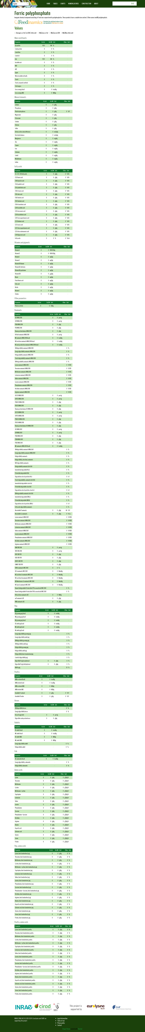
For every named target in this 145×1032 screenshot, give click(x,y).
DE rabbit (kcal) (18, 730)
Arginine (17, 821)
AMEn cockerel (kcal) (20, 679)
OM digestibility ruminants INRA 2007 (24, 449)
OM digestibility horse (20, 708)
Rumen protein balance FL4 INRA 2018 (24, 426)
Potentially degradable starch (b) (23, 487)
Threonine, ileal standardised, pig (23, 857)
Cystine (17, 787)
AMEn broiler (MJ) (19, 689)
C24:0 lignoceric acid (20, 235)
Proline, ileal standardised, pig (22, 918)
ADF (16, 69)
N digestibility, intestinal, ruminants (24, 460)
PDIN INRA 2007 (19, 439)
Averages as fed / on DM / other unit (26, 33)
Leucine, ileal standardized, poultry (23, 957)
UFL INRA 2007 (18, 429)
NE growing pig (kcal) (20, 620)
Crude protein (18, 49)
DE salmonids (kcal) (20, 759)
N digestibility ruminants (21, 456)
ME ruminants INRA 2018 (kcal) (22, 338)
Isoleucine (17, 798)
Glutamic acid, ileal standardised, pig (24, 907)
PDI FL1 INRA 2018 (19, 406)
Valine (16, 801)
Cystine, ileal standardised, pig (22, 864)
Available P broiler (19, 696)
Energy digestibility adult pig (22, 637)
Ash (16, 59)
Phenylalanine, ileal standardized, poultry (25, 960)
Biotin (16, 287)
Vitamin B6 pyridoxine (20, 270)
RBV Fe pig (17, 667)
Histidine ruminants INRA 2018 (22, 389)
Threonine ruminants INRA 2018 (22, 368)
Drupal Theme (66, 1029)
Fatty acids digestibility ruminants (23, 507)
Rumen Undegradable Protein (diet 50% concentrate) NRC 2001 (30, 591)
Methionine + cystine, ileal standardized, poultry (27, 943)
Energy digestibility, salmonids (22, 762)
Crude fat (17, 56)
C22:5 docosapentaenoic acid (22, 228)
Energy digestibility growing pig (23, 634)
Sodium (17, 122)
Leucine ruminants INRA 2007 (22, 534)
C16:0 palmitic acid (19, 184)
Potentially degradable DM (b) (22, 500)
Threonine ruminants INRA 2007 (22, 520)
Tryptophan (18, 794)
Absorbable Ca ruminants (21, 514)
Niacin (16, 277)
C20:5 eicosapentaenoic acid (22, 218)
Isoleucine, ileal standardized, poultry (24, 950)
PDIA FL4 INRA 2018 (20, 419)
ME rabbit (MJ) (18, 740)
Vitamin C (17, 291)
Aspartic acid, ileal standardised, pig (24, 904)
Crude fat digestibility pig (21, 657)
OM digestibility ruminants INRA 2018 (24, 348)
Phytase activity (19, 306)
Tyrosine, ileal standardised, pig (23, 887)
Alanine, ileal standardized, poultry (23, 977)
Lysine (16, 777)
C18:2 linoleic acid (19, 198)
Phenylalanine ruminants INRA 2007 (23, 537)
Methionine (18, 784)
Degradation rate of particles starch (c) (24, 490)
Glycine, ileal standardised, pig (22, 911)
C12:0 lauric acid (19, 177)
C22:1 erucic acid (19, 225)
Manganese (18, 138)
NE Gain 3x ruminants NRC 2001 (22, 585)
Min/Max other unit (67, 33)
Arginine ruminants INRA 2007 (22, 544)
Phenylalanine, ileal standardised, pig (24, 884)
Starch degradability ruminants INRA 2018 (25, 358)
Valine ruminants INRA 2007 (22, 531)
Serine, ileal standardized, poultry (23, 990)
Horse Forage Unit (19, 715)
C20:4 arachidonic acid (20, 215)
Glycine (17, 835)
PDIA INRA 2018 (19, 324)
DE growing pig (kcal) (20, 613)
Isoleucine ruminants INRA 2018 (22, 375)
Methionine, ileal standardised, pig (23, 860)
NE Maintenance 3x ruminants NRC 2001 (24, 581)
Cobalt (16, 155)
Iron (16, 149)
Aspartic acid (18, 828)
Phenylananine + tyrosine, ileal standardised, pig (27, 891)
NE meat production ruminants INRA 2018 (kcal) (26, 345)
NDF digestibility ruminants (22, 463)
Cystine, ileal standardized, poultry (23, 940)
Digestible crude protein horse (22, 718)
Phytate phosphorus (20, 111)
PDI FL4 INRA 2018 (19, 422)
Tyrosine (17, 811)
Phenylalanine (18, 808)
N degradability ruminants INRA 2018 (24, 355)
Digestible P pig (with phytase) (22, 664)
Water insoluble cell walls (21, 76)
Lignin (16, 72)
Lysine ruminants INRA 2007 (22, 517)
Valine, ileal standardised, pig (22, 877)
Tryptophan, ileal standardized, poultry (24, 946)
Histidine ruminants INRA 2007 (22, 541)
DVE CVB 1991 (18, 554)
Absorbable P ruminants (21, 510)
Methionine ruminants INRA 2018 (23, 372)
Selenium (17, 152)
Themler (80, 1029)
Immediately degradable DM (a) (22, 497)
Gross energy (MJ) (19, 93)
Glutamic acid (18, 831)
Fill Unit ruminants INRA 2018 (22, 335)
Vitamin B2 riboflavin (20, 267)
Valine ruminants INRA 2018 (21, 378)
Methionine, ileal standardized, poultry (24, 936)
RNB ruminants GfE (19, 602)
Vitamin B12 (18, 274)
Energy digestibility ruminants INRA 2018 (25, 351)
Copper (17, 145)
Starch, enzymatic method (21, 83)
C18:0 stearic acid (19, 191)
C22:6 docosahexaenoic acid (22, 231)
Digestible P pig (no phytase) (22, 661)
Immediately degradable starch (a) (23, 483)
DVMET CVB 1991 (19, 564)
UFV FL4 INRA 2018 (19, 416)
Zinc (16, 142)
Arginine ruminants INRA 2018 (22, 392)
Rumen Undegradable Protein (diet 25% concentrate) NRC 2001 (30, 588)
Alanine (17, 825)
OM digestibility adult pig (21, 644)
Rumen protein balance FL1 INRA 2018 (24, 409)
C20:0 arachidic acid (20, 208)
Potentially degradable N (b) (22, 473)
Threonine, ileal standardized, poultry (24, 933)
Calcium (17, 105)
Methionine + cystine (20, 791)
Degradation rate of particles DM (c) (24, 504)
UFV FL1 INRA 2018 (19, 399)
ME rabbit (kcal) (19, 733)
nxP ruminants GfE (19, 598)
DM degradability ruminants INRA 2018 (24, 362)
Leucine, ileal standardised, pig (22, 880)
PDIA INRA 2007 (19, 436)
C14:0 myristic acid (19, 181)
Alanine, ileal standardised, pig (22, 901)
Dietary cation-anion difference (22, 132)
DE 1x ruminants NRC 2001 (21, 571)
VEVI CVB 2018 (18, 551)
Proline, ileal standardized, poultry (23, 994)
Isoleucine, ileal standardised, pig (23, 874)
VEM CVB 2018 (18, 547)
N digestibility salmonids (21, 766)
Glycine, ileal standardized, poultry (23, 987)
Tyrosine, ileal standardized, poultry (24, 963)
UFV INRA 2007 (18, 433)
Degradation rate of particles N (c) (23, 477)
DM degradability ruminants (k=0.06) (24, 493)
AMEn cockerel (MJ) (19, 686)
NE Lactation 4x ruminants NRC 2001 (24, 578)
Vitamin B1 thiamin (19, 264)
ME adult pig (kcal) (19, 627)
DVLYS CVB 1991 (19, 561)
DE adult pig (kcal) (19, 624)
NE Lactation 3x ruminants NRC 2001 (24, 575)
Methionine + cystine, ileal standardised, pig (26, 867)
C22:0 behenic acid (19, 221)
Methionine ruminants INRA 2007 (23, 524)
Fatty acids (17, 238)
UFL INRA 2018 (18, 318)
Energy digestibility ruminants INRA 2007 (25, 453)
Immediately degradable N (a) (22, 470)
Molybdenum (18, 159)
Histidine (17, 818)
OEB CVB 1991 (18, 558)
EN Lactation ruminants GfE (22, 595)
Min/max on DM (56, 33)
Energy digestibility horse (21, 711)
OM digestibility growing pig (22, 640)
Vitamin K (17, 260)
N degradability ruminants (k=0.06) (23, 466)
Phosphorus (18, 108)
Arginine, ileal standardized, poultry (24, 973)
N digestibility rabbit (20, 747)
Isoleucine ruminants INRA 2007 (23, 527)
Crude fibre (17, 52)
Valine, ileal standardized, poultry (23, 953)
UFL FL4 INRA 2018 (19, 412)
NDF (16, 66)
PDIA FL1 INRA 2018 (19, 402)
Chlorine (17, 125)
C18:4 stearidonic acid (20, 204)
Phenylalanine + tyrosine (21, 815)
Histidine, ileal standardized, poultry (24, 970)
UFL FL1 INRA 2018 (19, 395)
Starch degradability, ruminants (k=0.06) (25, 480)
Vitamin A (17, 250)
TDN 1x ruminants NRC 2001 (21, 568)
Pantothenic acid (19, 280)
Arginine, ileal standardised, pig (23, 897)
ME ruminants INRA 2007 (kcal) (22, 446)
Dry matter (17, 45)
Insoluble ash (18, 62)
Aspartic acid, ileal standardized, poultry (25, 980)
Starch (16, 79)
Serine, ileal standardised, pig (22, 914)
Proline (17, 842)
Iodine (16, 162)
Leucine (17, 804)
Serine (16, 838)
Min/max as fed (44, 33)
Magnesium (18, 115)
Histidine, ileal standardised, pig (23, 894)
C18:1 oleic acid (18, 194)
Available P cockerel (20, 693)
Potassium (17, 118)
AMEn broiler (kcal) (19, 683)
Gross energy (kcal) (20, 89)
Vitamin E (17, 257)
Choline (17, 294)
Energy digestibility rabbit (21, 744)
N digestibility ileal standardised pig (24, 654)
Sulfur (16, 128)
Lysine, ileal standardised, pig (22, 853)
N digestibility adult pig (21, 651)
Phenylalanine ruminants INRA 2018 (23, 385)
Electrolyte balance (19, 135)
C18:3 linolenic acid (19, 201)
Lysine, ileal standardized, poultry (23, 929)
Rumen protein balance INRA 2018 (23, 331)
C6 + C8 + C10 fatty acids (21, 174)
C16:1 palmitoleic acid (20, 187)
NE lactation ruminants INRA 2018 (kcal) (25, 341)
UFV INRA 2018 (18, 321)
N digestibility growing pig (21, 647)
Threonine (17, 781)
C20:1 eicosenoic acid (20, 211)
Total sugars (18, 86)
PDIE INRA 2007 (19, 443)
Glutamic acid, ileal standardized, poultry (25, 984)
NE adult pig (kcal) (19, 630)
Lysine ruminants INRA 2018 (22, 365)
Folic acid (17, 284)
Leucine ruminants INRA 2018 (22, 382)
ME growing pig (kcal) (20, 617)
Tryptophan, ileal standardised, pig (23, 870)
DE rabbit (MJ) (18, 737)
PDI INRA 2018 (18, 328)
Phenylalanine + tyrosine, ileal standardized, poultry (28, 967)
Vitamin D (17, 253)
